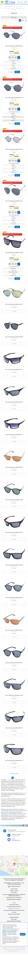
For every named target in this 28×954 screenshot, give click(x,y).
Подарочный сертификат (14, 914)
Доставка (14, 919)
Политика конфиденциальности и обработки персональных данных (14, 895)
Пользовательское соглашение (14, 897)
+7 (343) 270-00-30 (15, 886)
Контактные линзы (14, 904)
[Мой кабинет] (22, 2)
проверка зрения (5, 812)
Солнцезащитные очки (14, 908)
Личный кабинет (14, 917)
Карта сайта (14, 892)
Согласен (22, 934)
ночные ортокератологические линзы (16, 815)
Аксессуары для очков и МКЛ (14, 906)
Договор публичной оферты (14, 899)
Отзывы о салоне (14, 890)
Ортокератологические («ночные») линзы (14, 910)
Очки (14, 902)
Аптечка (14, 912)
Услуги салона (14, 888)
